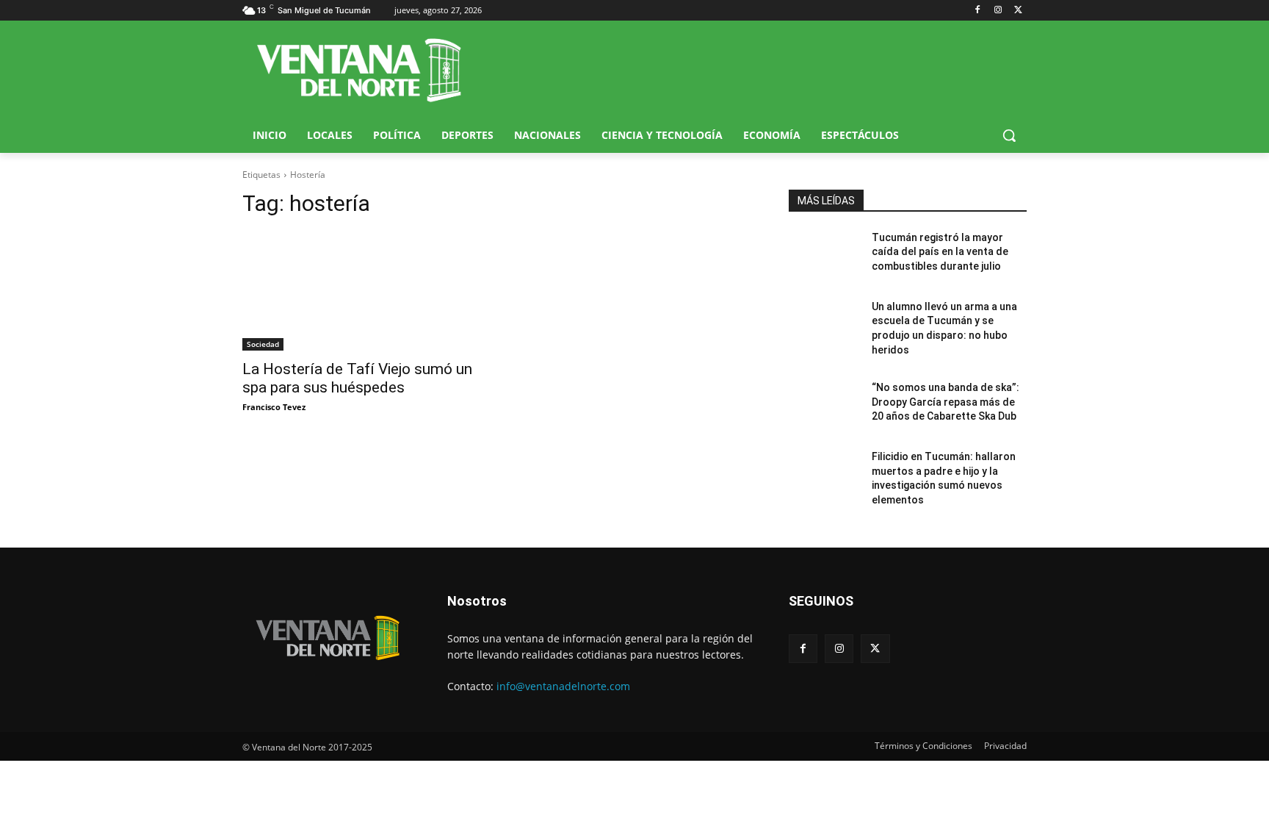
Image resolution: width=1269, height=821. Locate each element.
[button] (1009, 135)
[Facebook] (977, 10)
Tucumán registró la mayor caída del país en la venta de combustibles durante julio (940, 252)
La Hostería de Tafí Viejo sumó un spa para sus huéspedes (357, 378)
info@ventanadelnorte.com (563, 686)
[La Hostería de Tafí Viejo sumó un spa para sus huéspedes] (361, 291)
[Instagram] (997, 10)
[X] (1018, 10)
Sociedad (263, 344)
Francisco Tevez (274, 406)
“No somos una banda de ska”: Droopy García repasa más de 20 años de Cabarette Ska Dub (945, 401)
